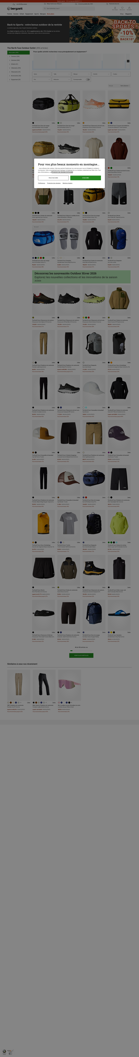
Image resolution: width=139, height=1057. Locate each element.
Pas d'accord (53, 178)
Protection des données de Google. (62, 172)
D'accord (85, 178)
